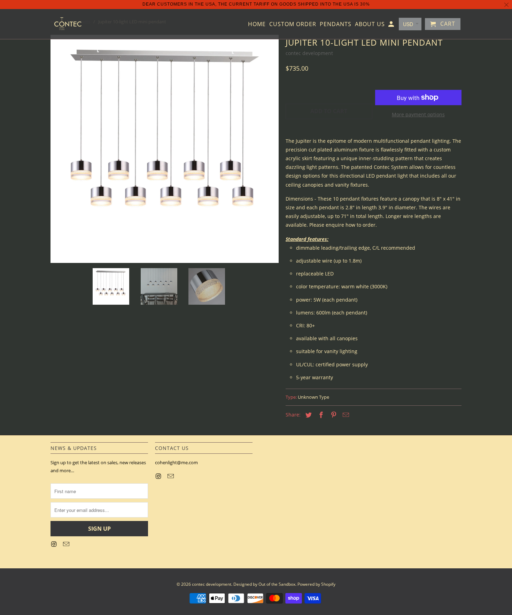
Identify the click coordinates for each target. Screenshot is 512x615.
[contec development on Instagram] (54, 544)
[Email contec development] (67, 544)
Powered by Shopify (316, 584)
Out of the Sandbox (276, 584)
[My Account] (391, 25)
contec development (309, 53)
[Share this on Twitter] (307, 415)
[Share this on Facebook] (320, 415)
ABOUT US (370, 24)
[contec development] (68, 24)
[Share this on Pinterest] (332, 415)
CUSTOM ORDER (292, 24)
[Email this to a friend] (344, 415)
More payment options (418, 114)
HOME (257, 24)
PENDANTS (335, 24)
